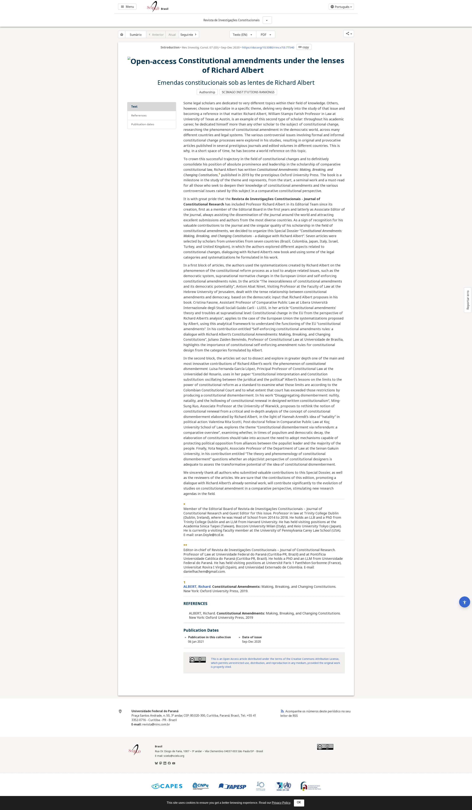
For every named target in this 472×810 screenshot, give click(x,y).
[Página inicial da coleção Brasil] (134, 755)
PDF (263, 35)
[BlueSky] (156, 763)
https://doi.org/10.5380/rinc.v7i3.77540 (268, 47)
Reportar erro (468, 300)
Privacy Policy (281, 802)
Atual (172, 35)
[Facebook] (169, 763)
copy (303, 47)
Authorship (207, 92)
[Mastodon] (160, 763)
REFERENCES (139, 115)
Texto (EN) (240, 35)
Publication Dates (142, 124)
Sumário (136, 35)
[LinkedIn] (164, 763)
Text (134, 106)
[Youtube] (173, 763)
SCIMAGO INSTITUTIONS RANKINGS (248, 92)
